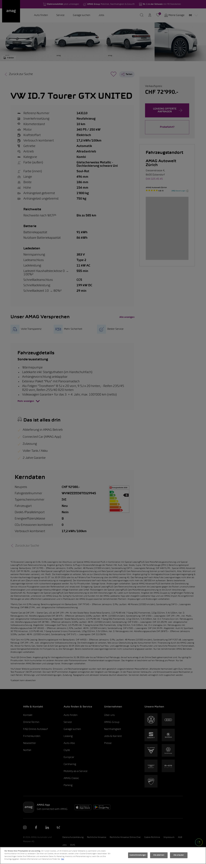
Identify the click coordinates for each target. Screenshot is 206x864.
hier (62, 859)
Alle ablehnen (158, 855)
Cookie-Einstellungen (137, 855)
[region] (103, 855)
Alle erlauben (178, 855)
